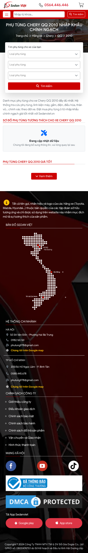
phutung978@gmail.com (25, 345)
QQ (59, 36)
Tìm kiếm (77, 14)
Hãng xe (37, 36)
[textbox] (41, 54)
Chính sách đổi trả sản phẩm (26, 430)
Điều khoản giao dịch (22, 409)
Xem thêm (45, 176)
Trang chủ (22, 36)
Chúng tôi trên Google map (27, 350)
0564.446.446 (56, 5)
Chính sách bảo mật (21, 416)
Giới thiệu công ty (20, 402)
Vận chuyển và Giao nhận (25, 437)
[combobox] (44, 54)
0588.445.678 (18, 373)
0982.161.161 (17, 340)
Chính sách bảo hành (22, 423)
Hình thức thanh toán (22, 445)
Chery (50, 36)
